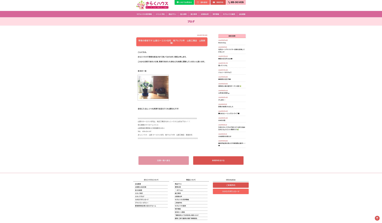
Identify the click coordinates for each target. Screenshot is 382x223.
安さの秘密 (138, 190)
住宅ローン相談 (180, 212)
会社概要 (242, 14)
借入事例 (183, 14)
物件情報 (216, 14)
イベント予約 (160, 14)
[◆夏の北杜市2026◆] (232, 57)
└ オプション (179, 190)
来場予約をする (218, 160)
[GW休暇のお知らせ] (232, 135)
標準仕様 (178, 187)
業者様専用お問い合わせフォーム (145, 206)
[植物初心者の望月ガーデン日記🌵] (232, 84)
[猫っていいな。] (232, 64)
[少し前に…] (232, 98)
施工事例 (194, 14)
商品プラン (172, 14)
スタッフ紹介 (139, 193)
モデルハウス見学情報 (144, 14)
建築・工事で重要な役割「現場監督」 (186, 218)
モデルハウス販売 (229, 14)
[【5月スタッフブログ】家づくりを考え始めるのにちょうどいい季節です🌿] (232, 127)
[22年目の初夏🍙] (232, 91)
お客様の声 (205, 14)
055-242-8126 (237, 2)
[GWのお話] (232, 119)
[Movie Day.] (232, 41)
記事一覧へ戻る (163, 160)
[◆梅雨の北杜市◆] (232, 78)
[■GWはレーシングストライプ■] (232, 112)
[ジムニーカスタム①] (232, 71)
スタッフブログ (139, 196)
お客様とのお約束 (140, 187)
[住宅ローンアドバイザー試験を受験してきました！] (232, 49)
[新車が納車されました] (232, 105)
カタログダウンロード (142, 199)
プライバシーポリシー (142, 203)
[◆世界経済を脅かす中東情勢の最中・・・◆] (232, 143)
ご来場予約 (178, 203)
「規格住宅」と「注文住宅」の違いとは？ (187, 215)
